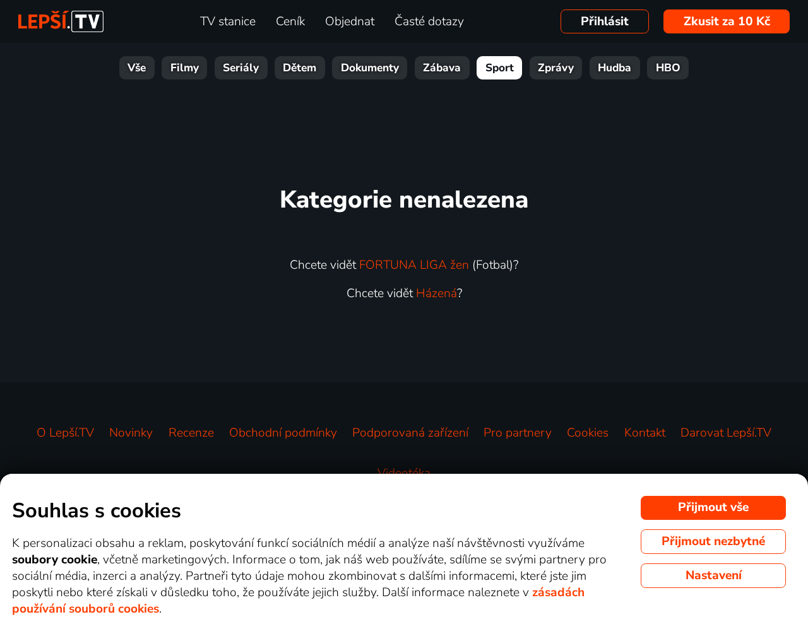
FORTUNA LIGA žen (414, 265)
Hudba (614, 68)
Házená (436, 293)
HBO (668, 68)
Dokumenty (370, 68)
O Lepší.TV (65, 433)
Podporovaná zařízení (410, 433)
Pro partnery (518, 433)
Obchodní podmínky (283, 433)
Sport (499, 68)
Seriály (241, 68)
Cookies (588, 433)
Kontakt (644, 433)
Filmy (184, 68)
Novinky (131, 433)
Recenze (191, 433)
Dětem (299, 68)
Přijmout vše (713, 507)
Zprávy (556, 68)
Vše (137, 68)
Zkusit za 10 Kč (727, 21)
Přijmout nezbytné (713, 541)
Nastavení (714, 575)
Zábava (442, 68)
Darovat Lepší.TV (725, 433)
